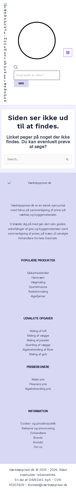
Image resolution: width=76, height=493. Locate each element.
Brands (38, 437)
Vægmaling (38, 282)
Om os (38, 447)
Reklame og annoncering (38, 428)
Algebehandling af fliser (38, 349)
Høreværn (38, 277)
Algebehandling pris (38, 389)
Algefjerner (38, 296)
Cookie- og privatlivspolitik (38, 423)
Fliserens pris (38, 384)
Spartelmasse (38, 287)
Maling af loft (38, 331)
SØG (21, 83)
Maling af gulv (38, 354)
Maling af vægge (38, 335)
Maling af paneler (38, 340)
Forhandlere (38, 433)
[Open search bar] (16, 68)
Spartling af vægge (38, 345)
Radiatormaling (38, 291)
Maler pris (38, 379)
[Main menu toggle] (68, 52)
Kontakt (38, 442)
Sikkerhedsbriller (38, 273)
